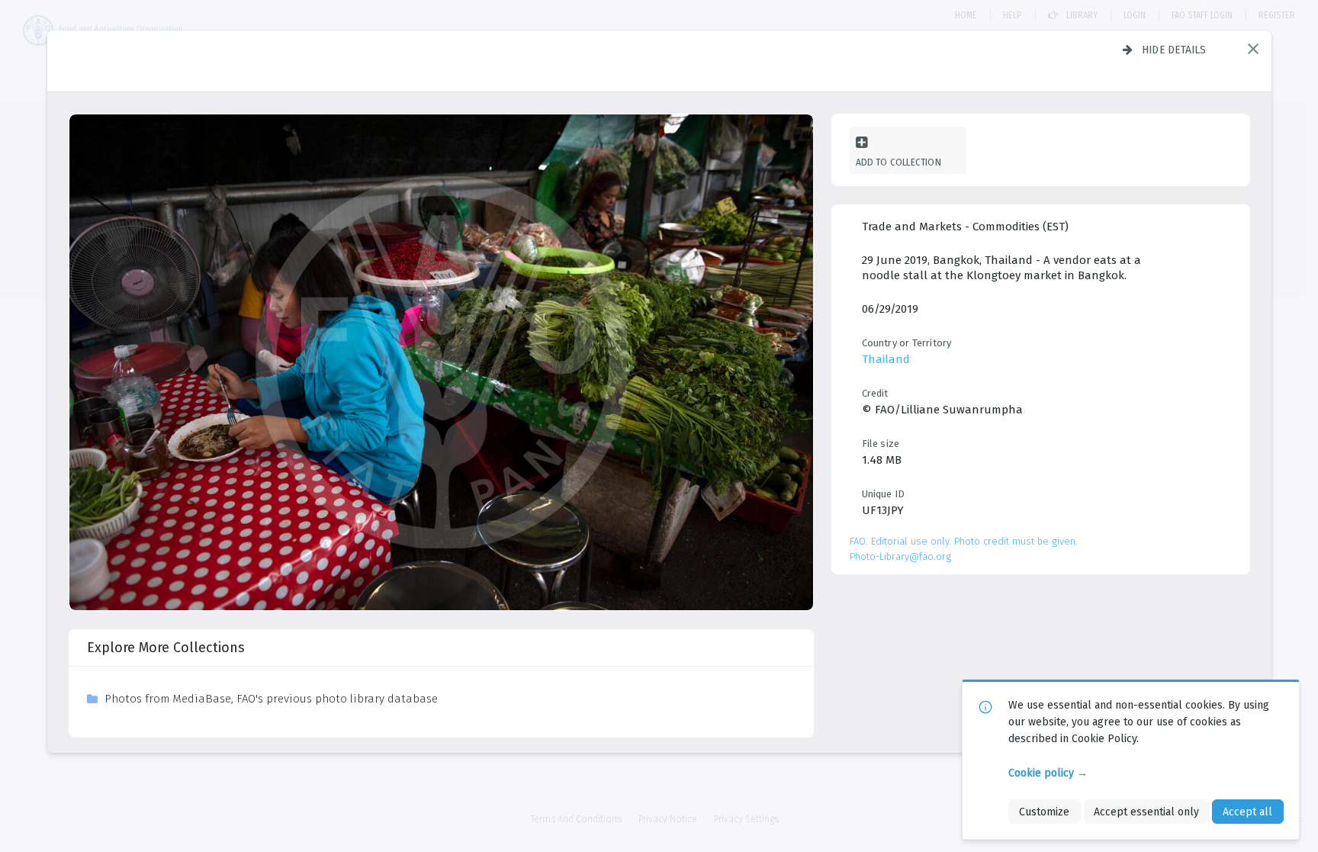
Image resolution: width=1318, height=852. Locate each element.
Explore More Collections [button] (166, 647)
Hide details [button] (1174, 49)
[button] (1253, 49)
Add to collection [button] (898, 162)
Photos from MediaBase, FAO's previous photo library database (271, 699)
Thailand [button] (886, 359)
